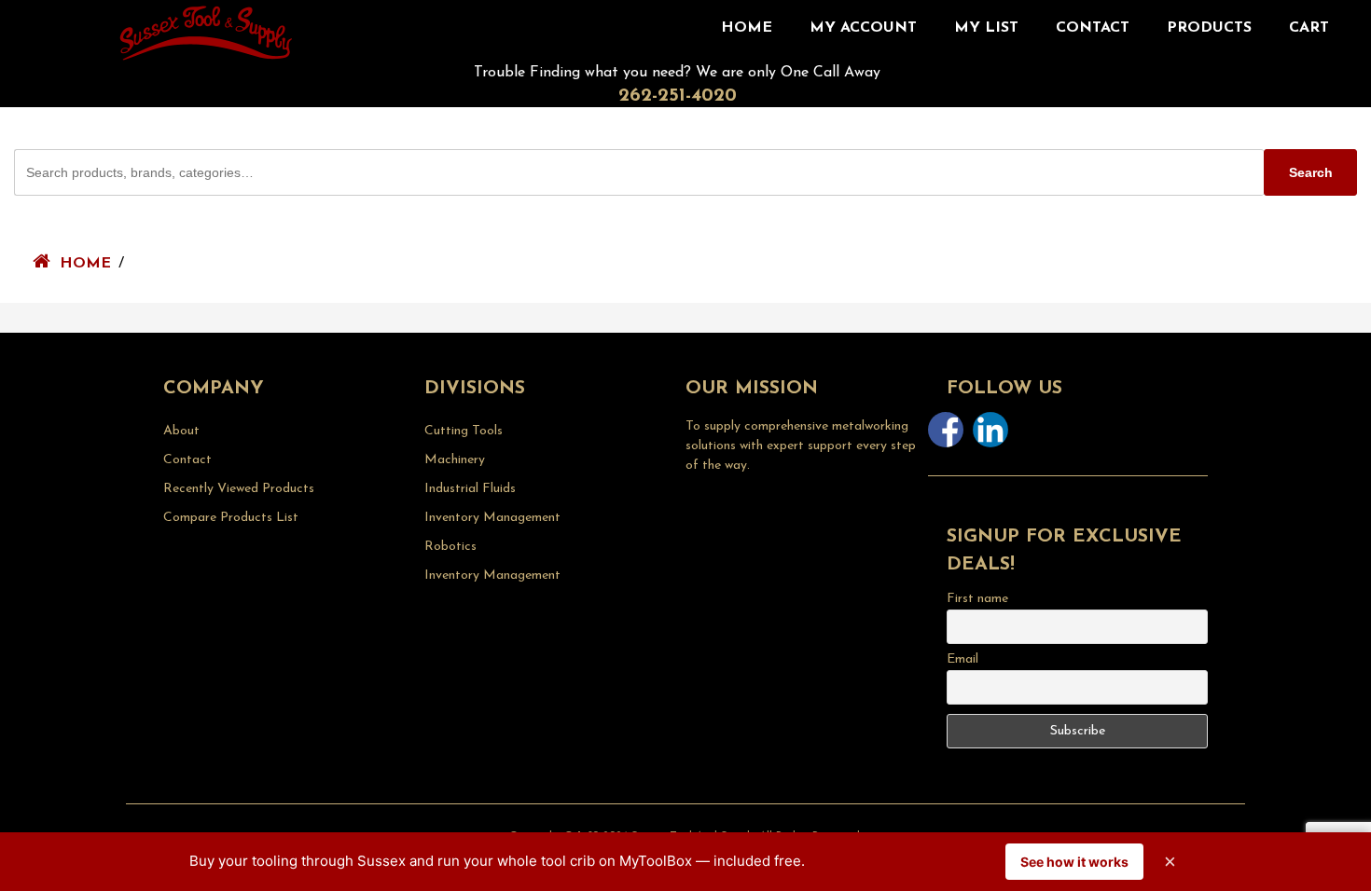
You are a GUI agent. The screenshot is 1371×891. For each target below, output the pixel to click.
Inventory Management (492, 518)
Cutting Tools (463, 431)
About (181, 431)
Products (1209, 28)
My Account (863, 28)
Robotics (450, 547)
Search (1311, 172)
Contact (1092, 28)
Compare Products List (230, 518)
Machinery (454, 460)
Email (962, 659)
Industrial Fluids (470, 489)
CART (1309, 28)
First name (977, 599)
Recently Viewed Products (238, 489)
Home (746, 28)
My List (986, 28)
